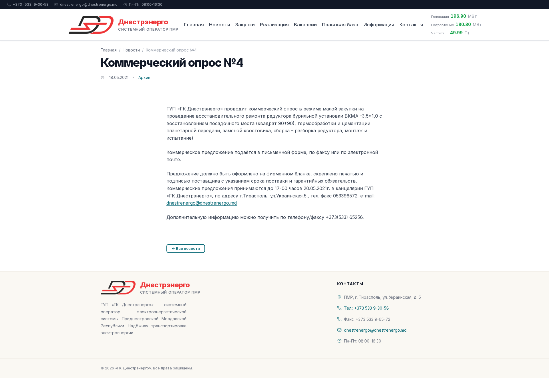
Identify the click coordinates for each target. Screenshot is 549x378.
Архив (144, 77)
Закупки (245, 24)
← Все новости (186, 248)
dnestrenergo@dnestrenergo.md (89, 4)
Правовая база (340, 24)
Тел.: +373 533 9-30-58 (366, 308)
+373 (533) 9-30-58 (31, 4)
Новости (219, 24)
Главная (194, 24)
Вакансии (305, 24)
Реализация (274, 24)
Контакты (411, 24)
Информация (378, 24)
